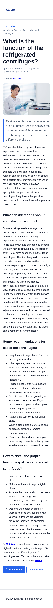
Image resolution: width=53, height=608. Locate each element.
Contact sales (14, 569)
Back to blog (37, 569)
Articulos (17, 78)
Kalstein (11, 9)
